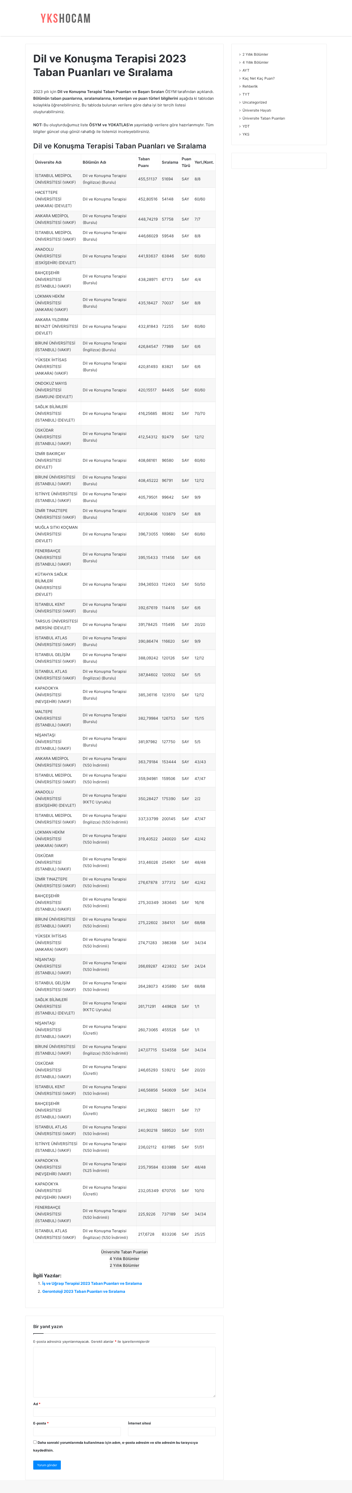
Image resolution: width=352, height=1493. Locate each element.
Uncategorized (254, 102)
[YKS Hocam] (64, 18)
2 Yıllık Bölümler (124, 1265)
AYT (245, 70)
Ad (36, 1404)
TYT (246, 94)
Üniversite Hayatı (256, 110)
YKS (245, 134)
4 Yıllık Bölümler (124, 1258)
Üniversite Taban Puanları (124, 1251)
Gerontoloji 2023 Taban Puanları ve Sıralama (83, 1291)
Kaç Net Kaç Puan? (258, 78)
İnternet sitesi (139, 1423)
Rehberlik (250, 86)
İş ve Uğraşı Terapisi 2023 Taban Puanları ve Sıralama (92, 1283)
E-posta (41, 1423)
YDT (246, 126)
